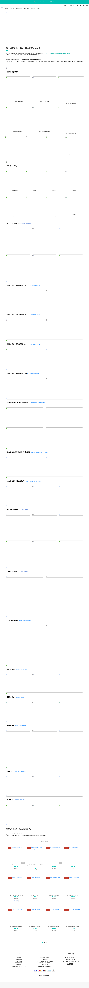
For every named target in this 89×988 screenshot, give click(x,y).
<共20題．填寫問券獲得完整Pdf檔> (33, 481)
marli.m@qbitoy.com (74, 961)
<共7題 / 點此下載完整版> (21, 669)
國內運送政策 (19, 959)
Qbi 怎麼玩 (19, 8)
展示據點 (19, 957)
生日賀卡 (12, 8)
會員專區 (39, 8)
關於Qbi (33, 8)
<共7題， (25, 373)
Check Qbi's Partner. (70, 957)
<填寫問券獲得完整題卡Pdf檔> (37, 403)
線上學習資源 (26, 8)
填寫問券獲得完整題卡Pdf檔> (33, 373)
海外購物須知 (19, 961)
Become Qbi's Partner (71, 959)
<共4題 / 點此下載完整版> (20, 697)
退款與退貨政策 (18, 963)
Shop (6, 8)
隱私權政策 (18, 964)
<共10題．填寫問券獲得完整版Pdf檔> (39, 452)
